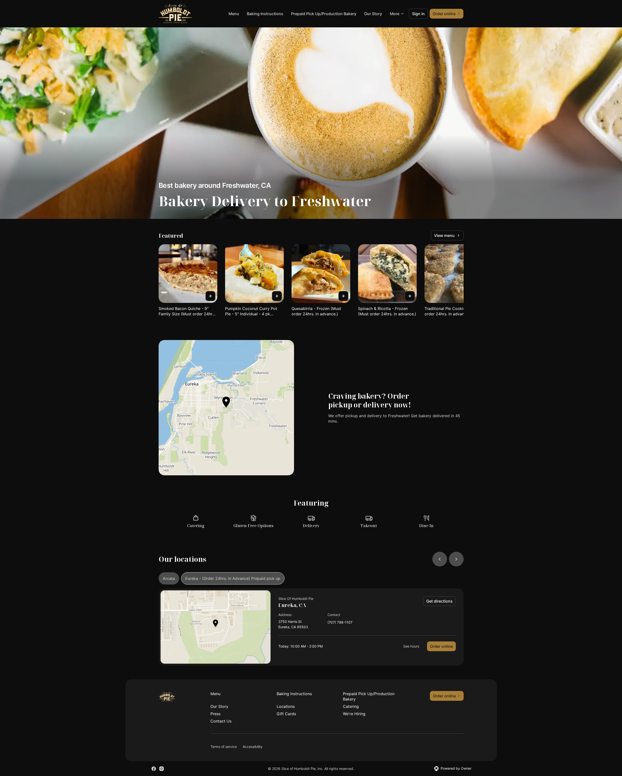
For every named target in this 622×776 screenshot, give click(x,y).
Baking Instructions (265, 13)
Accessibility (252, 746)
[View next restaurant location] (456, 559)
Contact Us (220, 721)
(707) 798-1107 (339, 622)
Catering (351, 706)
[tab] (169, 578)
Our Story (373, 13)
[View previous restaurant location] (439, 559)
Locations (286, 706)
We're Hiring (354, 713)
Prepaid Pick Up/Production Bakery (323, 13)
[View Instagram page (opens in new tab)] (161, 769)
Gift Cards (286, 713)
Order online (441, 646)
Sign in (418, 13)
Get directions (439, 601)
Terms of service (223, 746)
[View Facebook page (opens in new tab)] (154, 769)
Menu (234, 13)
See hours (411, 646)
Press (215, 713)
